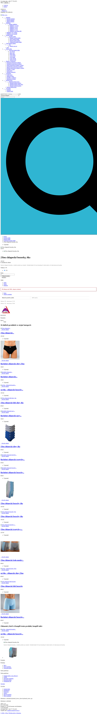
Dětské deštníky (10, 21)
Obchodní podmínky (9, 678)
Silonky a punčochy (10, 61)
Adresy (5, 693)
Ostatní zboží (10, 91)
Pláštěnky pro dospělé (12, 34)
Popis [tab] (5, 293)
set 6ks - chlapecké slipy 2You (12, 573)
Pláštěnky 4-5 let (14, 27)
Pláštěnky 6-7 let (14, 29)
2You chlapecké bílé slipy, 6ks (12, 403)
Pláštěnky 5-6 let (14, 28)
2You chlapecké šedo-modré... (12, 560)
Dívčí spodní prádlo (14, 39)
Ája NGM (12, 51)
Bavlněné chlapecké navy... (11, 416)
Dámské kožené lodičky (15, 83)
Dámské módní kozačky (15, 86)
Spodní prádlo (8, 35)
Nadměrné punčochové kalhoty (14, 64)
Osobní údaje (7, 689)
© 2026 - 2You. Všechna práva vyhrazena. (11, 713)
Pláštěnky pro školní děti (15, 31)
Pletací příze (8, 49)
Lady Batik (12, 57)
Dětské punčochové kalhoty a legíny (15, 68)
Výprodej (7, 88)
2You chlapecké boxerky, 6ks (12, 503)
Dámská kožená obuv (13, 81)
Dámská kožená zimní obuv (16, 84)
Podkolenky (9, 70)
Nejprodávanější (7, 668)
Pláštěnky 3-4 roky (14, 25)
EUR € (5, 6)
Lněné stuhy (10, 75)
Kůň (8, 47)
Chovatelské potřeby (10, 43)
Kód (2, 315)
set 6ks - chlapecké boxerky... (12, 390)
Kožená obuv (8, 80)
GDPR (5, 677)
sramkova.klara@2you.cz (13, 710)
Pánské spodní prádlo (15, 40)
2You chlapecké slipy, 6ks (10, 447)
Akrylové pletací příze (13, 50)
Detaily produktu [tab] (8, 294)
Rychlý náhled (5, 329)
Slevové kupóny (7, 694)
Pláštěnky (7, 23)
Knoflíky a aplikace (11, 77)
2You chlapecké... (7, 333)
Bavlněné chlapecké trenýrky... (13, 459)
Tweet (5, 284)
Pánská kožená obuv (12, 87)
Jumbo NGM (13, 60)
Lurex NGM (13, 58)
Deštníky (7, 17)
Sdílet (5, 282)
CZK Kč (6, 5)
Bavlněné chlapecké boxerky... (12, 472)
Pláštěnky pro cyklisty (12, 32)
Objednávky (7, 690)
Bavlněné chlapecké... (9, 377)
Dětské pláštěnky (12, 24)
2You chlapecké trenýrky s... (12, 529)
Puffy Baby (12, 54)
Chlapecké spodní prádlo (16, 42)
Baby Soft (12, 53)
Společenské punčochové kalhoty (15, 66)
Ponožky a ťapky (11, 69)
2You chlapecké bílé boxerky (12, 586)
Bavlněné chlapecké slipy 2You (12, 364)
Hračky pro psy (13, 46)
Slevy (5, 665)
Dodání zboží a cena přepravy (11, 675)
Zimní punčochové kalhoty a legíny (15, 65)
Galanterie (7, 73)
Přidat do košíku (5, 276)
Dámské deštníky (11, 19)
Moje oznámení (7, 696)
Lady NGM (12, 55)
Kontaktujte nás (7, 681)
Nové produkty (7, 666)
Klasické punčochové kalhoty (14, 62)
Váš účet (3, 684)
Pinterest (6, 285)
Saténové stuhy (10, 76)
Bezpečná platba (8, 680)
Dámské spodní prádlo (15, 38)
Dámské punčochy (11, 72)
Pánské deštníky (10, 20)
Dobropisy (6, 691)
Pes (9, 44)
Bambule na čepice (11, 79)
